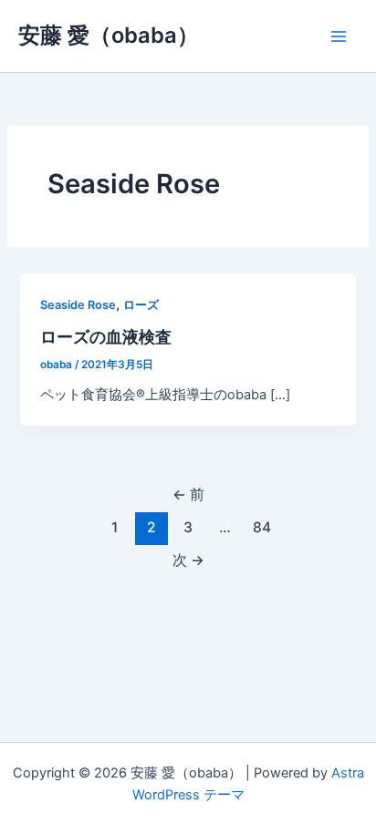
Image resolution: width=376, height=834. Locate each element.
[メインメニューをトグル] (338, 36)
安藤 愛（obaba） (108, 35)
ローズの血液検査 (106, 336)
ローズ (141, 305)
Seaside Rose (78, 305)
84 (262, 527)
